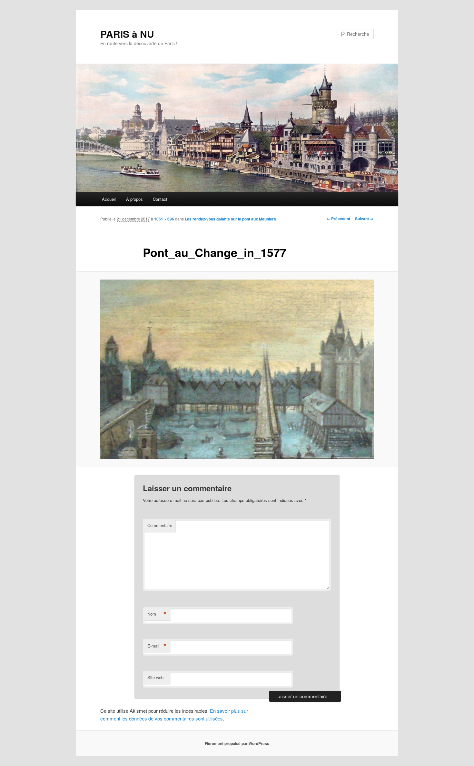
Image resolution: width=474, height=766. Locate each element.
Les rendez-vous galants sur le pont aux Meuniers (230, 219)
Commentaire (159, 525)
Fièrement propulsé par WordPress (237, 743)
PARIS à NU (127, 34)
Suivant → (364, 218)
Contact (160, 199)
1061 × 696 (164, 219)
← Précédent (338, 218)
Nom (156, 614)
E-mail (156, 646)
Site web (155, 677)
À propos (134, 199)
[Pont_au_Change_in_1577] (237, 369)
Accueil (109, 199)
